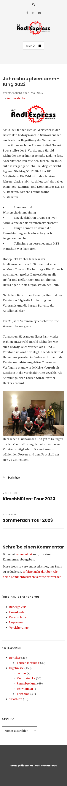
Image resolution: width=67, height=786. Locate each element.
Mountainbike (26, 678)
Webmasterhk (16, 98)
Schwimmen (25, 689)
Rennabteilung (26, 683)
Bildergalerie (17, 607)
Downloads (16, 612)
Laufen (21, 673)
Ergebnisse (16, 668)
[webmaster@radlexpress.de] (39, 13)
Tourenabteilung (28, 663)
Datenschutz (17, 617)
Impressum (16, 622)
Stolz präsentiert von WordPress (33, 765)
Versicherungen (19, 627)
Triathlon (23, 694)
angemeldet (24, 554)
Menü (30, 46)
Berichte (13, 477)
